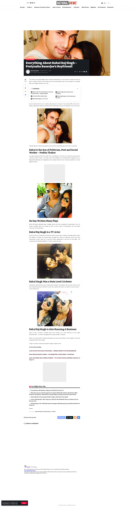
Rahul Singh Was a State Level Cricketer (64, 92)
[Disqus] (52, 443)
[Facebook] (27, 2)
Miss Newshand (35, 70)
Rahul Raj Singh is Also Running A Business (66, 97)
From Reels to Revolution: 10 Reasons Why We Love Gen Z (47, 390)
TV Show (53, 411)
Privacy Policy (5, 503)
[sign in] (25, 3)
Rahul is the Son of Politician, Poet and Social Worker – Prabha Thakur (42, 92)
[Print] (86, 72)
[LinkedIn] (34, 2)
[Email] (84, 72)
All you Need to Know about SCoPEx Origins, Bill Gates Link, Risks (49, 397)
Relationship (46, 411)
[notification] (100, 3)
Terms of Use (14, 503)
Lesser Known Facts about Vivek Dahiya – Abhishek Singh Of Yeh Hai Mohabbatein (52, 350)
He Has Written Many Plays (39, 96)
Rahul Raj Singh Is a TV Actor (40, 98)
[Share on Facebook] (80, 72)
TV (43, 79)
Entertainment (39, 411)
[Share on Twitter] (82, 72)
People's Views (30, 59)
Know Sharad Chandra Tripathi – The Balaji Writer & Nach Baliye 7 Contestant (51, 354)
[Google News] (33, 2)
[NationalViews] (67, 3)
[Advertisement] (67, 19)
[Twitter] (29, 2)
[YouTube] (31, 2)
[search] (102, 3)
